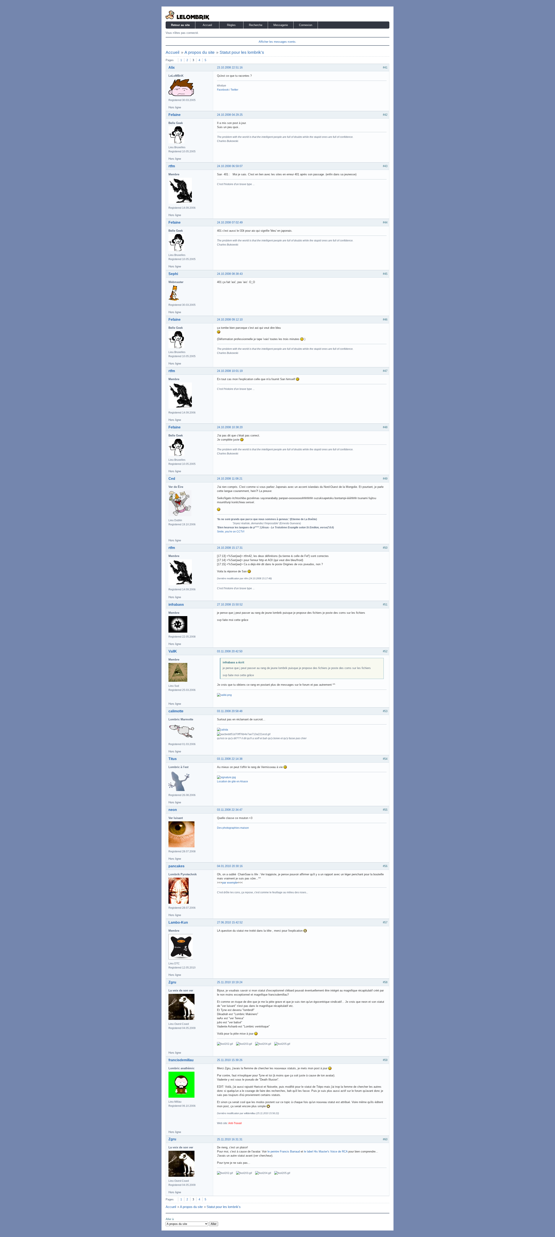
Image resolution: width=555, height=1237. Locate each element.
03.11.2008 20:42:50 (229, 651)
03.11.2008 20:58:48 (229, 711)
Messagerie (280, 25)
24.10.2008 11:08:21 (229, 478)
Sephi (173, 274)
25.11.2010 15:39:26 (229, 1060)
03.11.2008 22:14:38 (229, 758)
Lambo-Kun (178, 922)
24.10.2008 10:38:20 (230, 427)
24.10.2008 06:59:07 (230, 166)
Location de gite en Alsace (232, 781)
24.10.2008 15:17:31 (230, 547)
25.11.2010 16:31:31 (229, 1139)
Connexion (305, 25)
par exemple (230, 882)
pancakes (176, 866)
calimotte (175, 711)
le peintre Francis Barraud (284, 1151)
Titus (172, 759)
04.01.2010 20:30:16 (230, 866)
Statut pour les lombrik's (242, 52)
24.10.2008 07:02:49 (230, 222)
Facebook (223, 89)
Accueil (207, 25)
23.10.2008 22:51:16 (230, 67)
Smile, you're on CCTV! (230, 531)
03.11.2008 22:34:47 (229, 809)
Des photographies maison (233, 827)
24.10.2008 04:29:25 (230, 114)
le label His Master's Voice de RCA (326, 1151)
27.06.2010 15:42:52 (230, 922)
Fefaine (174, 115)
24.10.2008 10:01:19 (230, 371)
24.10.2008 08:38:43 (230, 273)
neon (172, 810)
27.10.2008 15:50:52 (230, 604)
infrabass (176, 604)
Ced (171, 478)
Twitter (234, 89)
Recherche (255, 25)
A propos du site (199, 52)
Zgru (172, 982)
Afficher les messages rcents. (277, 41)
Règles (231, 25)
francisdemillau (181, 1060)
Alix (171, 67)
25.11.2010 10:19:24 (229, 982)
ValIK (172, 651)
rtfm (171, 166)
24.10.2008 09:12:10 (230, 319)
